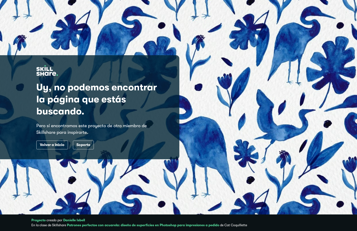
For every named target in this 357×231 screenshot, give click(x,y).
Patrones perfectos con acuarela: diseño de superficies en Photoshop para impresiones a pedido (143, 225)
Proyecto (38, 220)
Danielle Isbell (74, 220)
